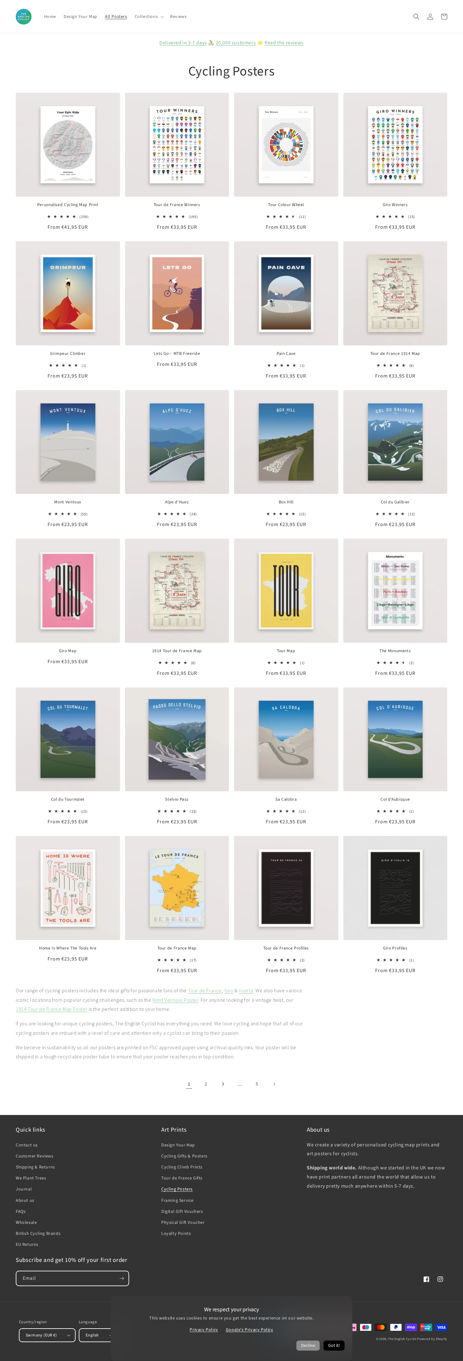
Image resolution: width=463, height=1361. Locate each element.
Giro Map (68, 651)
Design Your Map (178, 1145)
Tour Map (286, 651)
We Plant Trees (31, 1178)
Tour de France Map (177, 948)
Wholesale (26, 1222)
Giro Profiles (395, 948)
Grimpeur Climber (67, 353)
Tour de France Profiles (286, 948)
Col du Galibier (395, 502)
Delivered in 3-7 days (183, 42)
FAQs (21, 1211)
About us (25, 1200)
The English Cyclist (402, 1339)
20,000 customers (236, 42)
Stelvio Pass (177, 799)
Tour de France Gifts (182, 1178)
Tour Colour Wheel (286, 205)
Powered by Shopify (432, 1339)
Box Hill (286, 502)
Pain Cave (286, 353)
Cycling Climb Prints (182, 1167)
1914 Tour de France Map (177, 651)
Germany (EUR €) (41, 1335)
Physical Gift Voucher (183, 1222)
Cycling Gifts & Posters (184, 1156)
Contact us (27, 1145)
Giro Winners (395, 205)
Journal (24, 1189)
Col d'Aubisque (395, 799)
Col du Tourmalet (68, 799)
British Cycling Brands (38, 1233)
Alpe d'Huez (177, 502)
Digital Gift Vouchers (182, 1211)
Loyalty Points (176, 1233)
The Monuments (395, 651)
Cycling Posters (177, 1189)
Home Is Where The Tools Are (67, 948)
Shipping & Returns (35, 1167)
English (92, 1335)
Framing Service (177, 1200)
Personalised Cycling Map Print (68, 205)
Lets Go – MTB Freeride (177, 353)
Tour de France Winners (177, 205)
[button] (149, 17)
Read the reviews (284, 42)
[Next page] (274, 1084)
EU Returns (27, 1244)
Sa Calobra (286, 799)
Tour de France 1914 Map (395, 353)
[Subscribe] (122, 1278)
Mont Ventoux (67, 502)
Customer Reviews (35, 1156)
